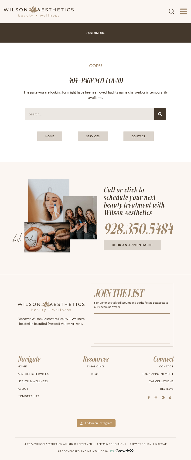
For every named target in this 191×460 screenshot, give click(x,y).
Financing (95, 366)
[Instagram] (156, 397)
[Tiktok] (170, 397)
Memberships (28, 396)
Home (22, 366)
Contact (166, 366)
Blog (95, 374)
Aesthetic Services (33, 374)
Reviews (167, 388)
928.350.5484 (138, 230)
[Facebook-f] (149, 397)
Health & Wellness (33, 381)
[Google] (163, 397)
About (23, 388)
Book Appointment (158, 374)
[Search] (160, 114)
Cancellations (161, 381)
